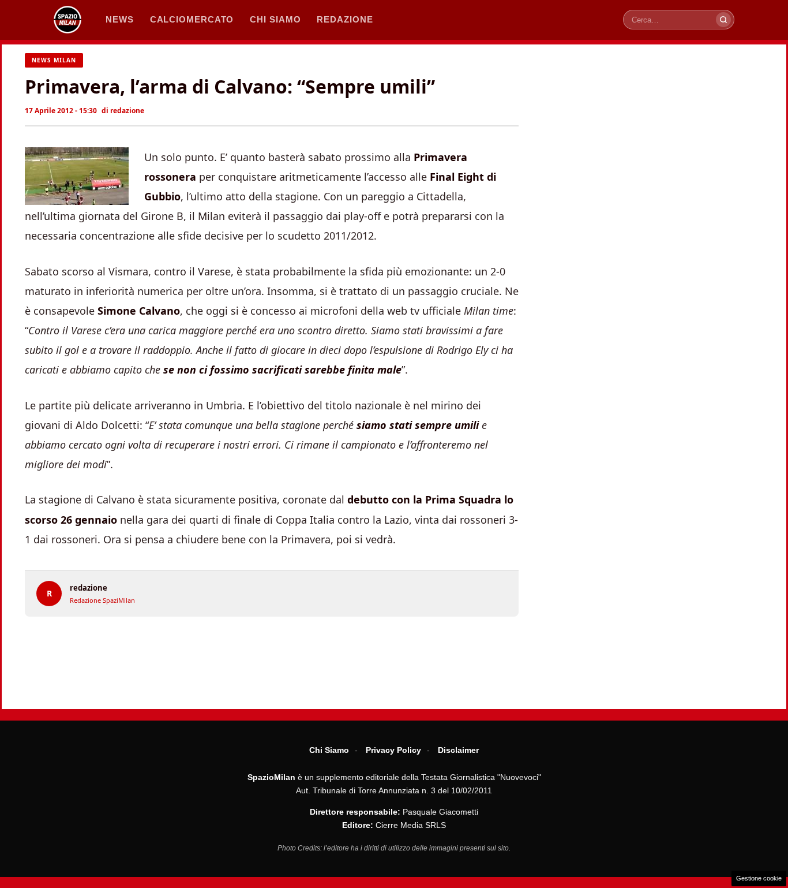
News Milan (54, 60)
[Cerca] (723, 19)
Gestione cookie (759, 878)
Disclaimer (458, 750)
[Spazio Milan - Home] (67, 19)
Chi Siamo (329, 750)
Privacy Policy (393, 750)
